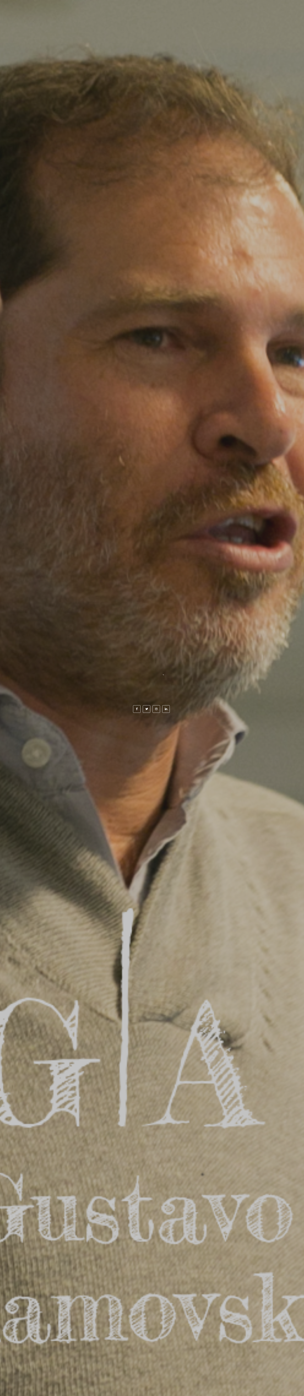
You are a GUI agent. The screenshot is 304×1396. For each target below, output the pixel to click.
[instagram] (156, 709)
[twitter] (146, 709)
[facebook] (137, 709)
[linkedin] (166, 709)
